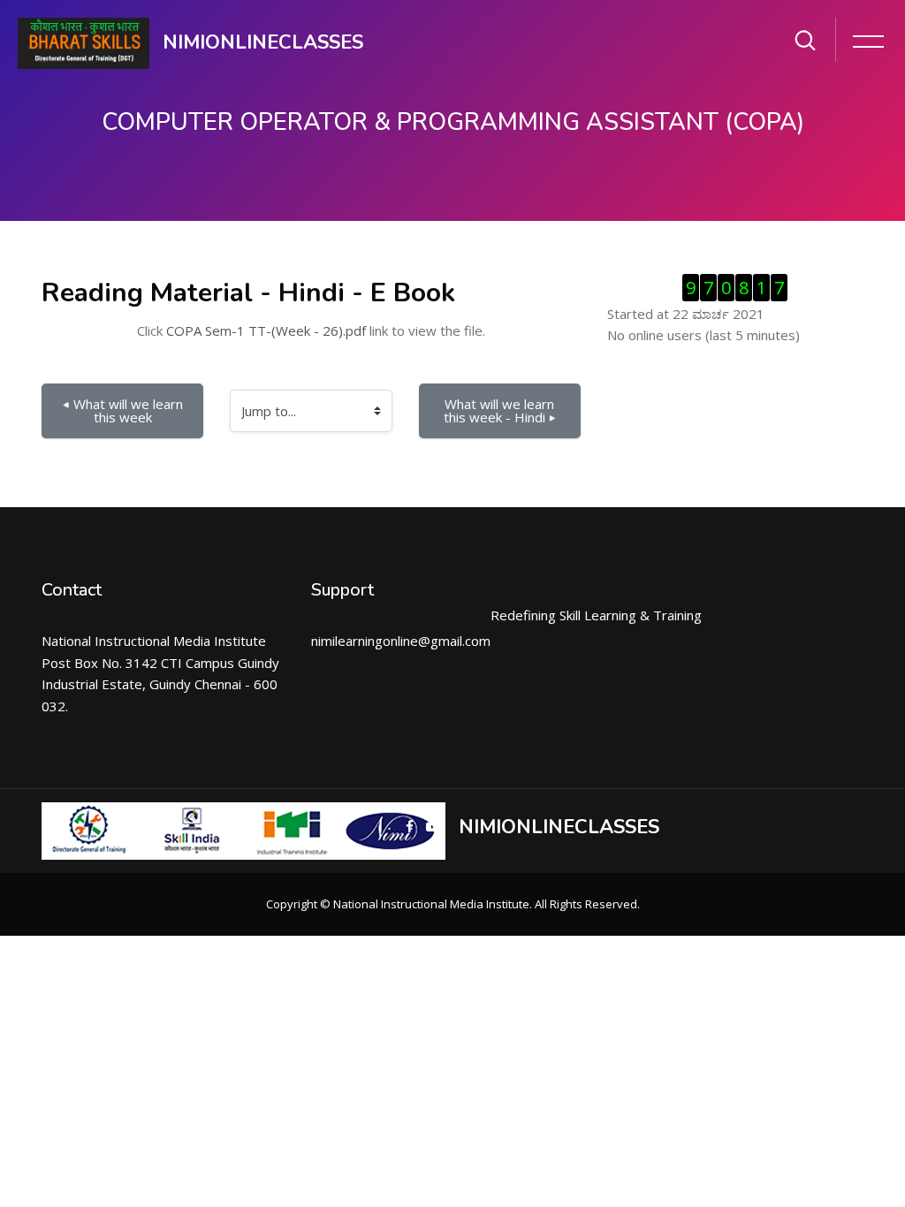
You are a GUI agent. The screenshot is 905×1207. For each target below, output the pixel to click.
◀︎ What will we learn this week (124, 410)
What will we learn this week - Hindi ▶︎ (501, 410)
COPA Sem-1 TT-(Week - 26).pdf (266, 330)
